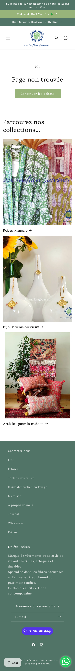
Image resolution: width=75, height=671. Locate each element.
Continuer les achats (38, 93)
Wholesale (15, 523)
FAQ (11, 460)
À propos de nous (20, 505)
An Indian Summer (28, 659)
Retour (12, 532)
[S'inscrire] (59, 616)
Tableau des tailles (21, 478)
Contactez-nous (19, 451)
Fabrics (13, 469)
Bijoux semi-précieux (21, 327)
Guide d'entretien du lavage (27, 487)
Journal (13, 514)
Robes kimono (15, 230)
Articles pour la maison (23, 423)
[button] (8, 37)
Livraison (14, 496)
